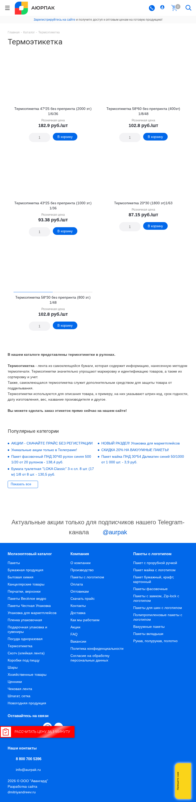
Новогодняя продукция (27, 703)
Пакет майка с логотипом (154, 570)
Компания (79, 554)
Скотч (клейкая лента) (26, 653)
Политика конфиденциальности (97, 648)
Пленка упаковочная (25, 620)
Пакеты (14, 563)
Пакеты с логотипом (87, 577)
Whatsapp (184, 781)
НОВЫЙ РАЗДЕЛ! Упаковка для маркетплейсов (140, 443)
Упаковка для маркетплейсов (32, 613)
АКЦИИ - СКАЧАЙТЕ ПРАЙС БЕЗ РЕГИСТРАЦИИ (52, 443)
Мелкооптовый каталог (30, 554)
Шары (13, 667)
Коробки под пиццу (24, 660)
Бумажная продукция (25, 570)
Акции (75, 627)
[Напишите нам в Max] (184, 771)
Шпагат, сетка (19, 696)
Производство (82, 570)
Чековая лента (20, 689)
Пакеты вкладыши (148, 634)
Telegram (184, 791)
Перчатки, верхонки (24, 591)
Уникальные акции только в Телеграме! (44, 450)
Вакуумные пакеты (149, 627)
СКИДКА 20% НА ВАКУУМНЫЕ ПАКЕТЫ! (135, 450)
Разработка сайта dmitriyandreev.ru (22, 789)
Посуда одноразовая (25, 639)
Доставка (77, 613)
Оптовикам (79, 591)
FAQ (74, 634)
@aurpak (114, 532)
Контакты (78, 606)
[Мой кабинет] (163, 8)
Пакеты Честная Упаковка (29, 606)
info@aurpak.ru (28, 770)
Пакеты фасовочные (150, 589)
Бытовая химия (20, 577)
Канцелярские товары (26, 584)
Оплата (76, 584)
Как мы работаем (85, 620)
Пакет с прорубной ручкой (155, 563)
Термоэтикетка (20, 646)
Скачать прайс (82, 598)
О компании (80, 563)
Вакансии (78, 641)
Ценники (15, 682)
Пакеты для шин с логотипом (157, 608)
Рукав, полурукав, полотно (155, 641)
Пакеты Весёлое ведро (27, 598)
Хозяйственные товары (27, 674)
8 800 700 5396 (28, 759)
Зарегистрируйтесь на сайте (54, 19)
